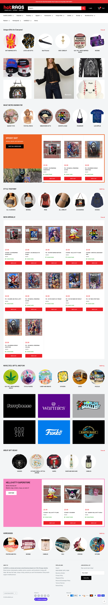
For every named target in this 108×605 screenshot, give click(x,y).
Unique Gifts (59, 15)
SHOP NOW (11, 493)
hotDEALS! (27, 20)
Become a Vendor (60, 573)
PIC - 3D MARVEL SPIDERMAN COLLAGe (32, 346)
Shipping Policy (60, 578)
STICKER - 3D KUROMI (69, 512)
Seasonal (19, 15)
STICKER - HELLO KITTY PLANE (73, 252)
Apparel (38, 15)
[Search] (83, 8)
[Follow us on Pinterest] (45, 596)
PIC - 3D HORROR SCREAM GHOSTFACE (91, 168)
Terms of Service (60, 583)
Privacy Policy (59, 575)
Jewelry (69, 15)
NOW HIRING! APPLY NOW (62, 570)
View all (103, 30)
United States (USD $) (8, 593)
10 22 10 (65, 172)
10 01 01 (44, 172)
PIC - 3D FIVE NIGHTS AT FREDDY (54, 299)
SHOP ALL (102, 189)
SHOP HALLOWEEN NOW (14, 146)
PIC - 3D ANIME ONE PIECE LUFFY (13, 299)
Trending (28, 15)
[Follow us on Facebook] (35, 596)
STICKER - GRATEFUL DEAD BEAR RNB (94, 253)
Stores (36, 20)
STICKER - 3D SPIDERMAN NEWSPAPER (49, 168)
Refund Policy (59, 585)
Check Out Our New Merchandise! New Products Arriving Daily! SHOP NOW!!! (54, 1)
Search (57, 568)
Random (5, 20)
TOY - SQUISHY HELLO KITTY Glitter (93, 512)
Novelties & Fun (89, 15)
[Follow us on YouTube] (48, 596)
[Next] (104, 41)
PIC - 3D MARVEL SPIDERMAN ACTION (71, 168)
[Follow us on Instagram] (42, 596)
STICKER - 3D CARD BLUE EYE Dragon (32, 253)
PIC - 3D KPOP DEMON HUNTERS (53, 252)
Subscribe (86, 578)
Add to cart (52, 178)
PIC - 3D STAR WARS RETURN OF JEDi (74, 299)
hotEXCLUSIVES (7, 15)
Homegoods (16, 20)
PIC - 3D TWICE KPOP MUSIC (93, 299)
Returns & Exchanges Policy (63, 580)
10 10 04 (86, 514)
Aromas (78, 15)
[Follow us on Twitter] (38, 596)
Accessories (47, 15)
